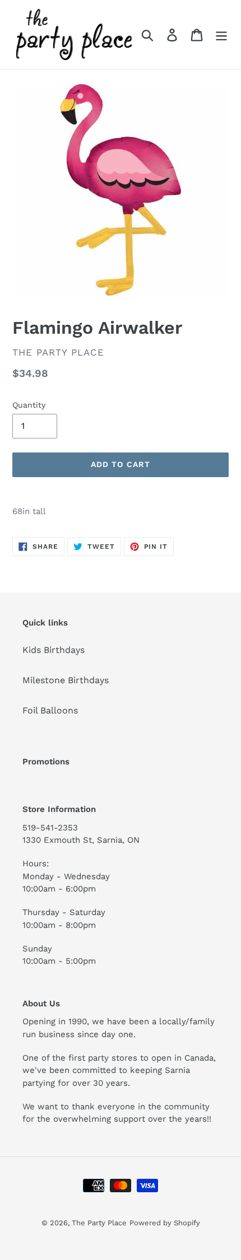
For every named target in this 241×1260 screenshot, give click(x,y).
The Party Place (99, 1223)
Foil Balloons (50, 710)
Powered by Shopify (164, 1223)
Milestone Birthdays (65, 680)
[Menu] (221, 34)
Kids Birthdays (53, 650)
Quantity (28, 404)
